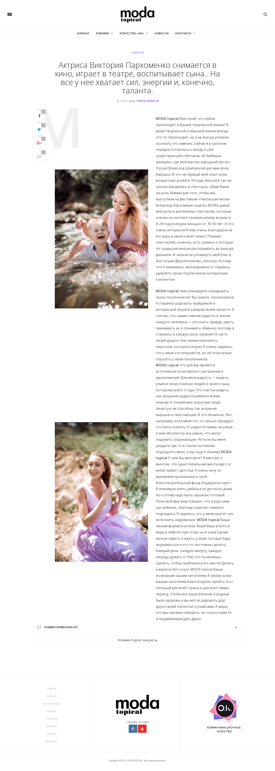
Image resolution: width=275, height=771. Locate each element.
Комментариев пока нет (61, 627)
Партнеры (51, 718)
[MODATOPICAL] (137, 14)
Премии (51, 711)
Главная (51, 688)
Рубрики (102, 33)
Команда (51, 733)
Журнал (83, 33)
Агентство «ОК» (131, 33)
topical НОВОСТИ (147, 100)
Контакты (183, 33)
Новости (161, 33)
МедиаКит (51, 741)
